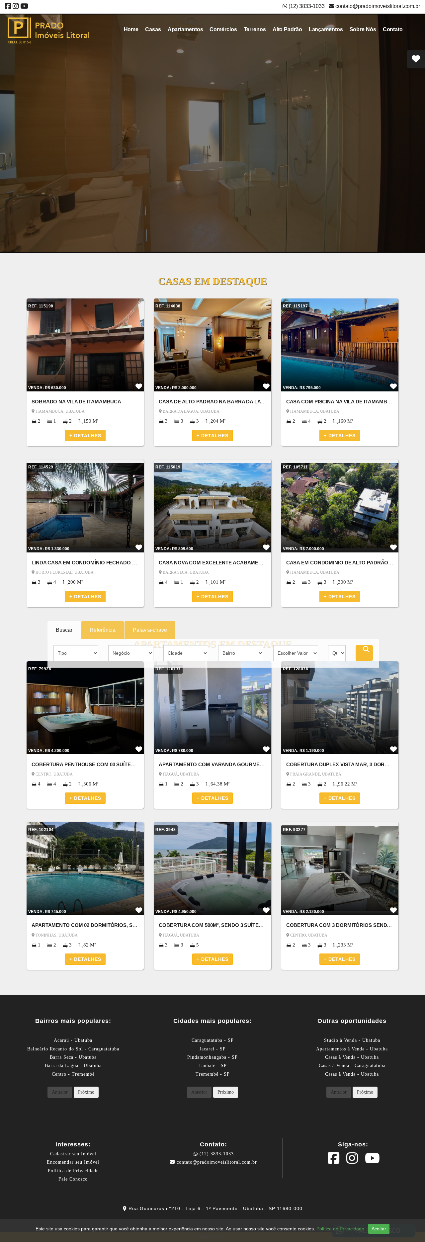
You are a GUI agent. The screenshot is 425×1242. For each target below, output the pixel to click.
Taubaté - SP (213, 1065)
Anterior (60, 1092)
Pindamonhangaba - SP (212, 1057)
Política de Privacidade (73, 1170)
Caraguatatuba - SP (213, 1040)
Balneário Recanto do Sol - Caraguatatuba (73, 1048)
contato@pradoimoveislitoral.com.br (377, 6)
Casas (153, 29)
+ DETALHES (85, 435)
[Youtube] (24, 7)
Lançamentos (326, 29)
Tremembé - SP (213, 1074)
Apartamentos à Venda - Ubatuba (352, 1048)
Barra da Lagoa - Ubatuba (73, 1065)
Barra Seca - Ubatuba (73, 1057)
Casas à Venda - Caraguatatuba (352, 1065)
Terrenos (255, 29)
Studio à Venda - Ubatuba (352, 1040)
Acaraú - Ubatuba (73, 1040)
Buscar (64, 630)
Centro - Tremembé (73, 1074)
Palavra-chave (150, 630)
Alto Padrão (287, 29)
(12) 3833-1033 (216, 1153)
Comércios (223, 29)
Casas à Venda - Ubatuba (352, 1057)
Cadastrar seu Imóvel (73, 1153)
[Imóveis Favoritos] (416, 59)
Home (131, 29)
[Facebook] (8, 7)
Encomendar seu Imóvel (73, 1162)
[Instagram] (16, 7)
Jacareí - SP (213, 1048)
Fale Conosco (73, 1179)
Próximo (86, 1092)
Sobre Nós (363, 29)
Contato (393, 29)
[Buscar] (364, 653)
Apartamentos (185, 29)
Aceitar (379, 1228)
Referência (103, 630)
